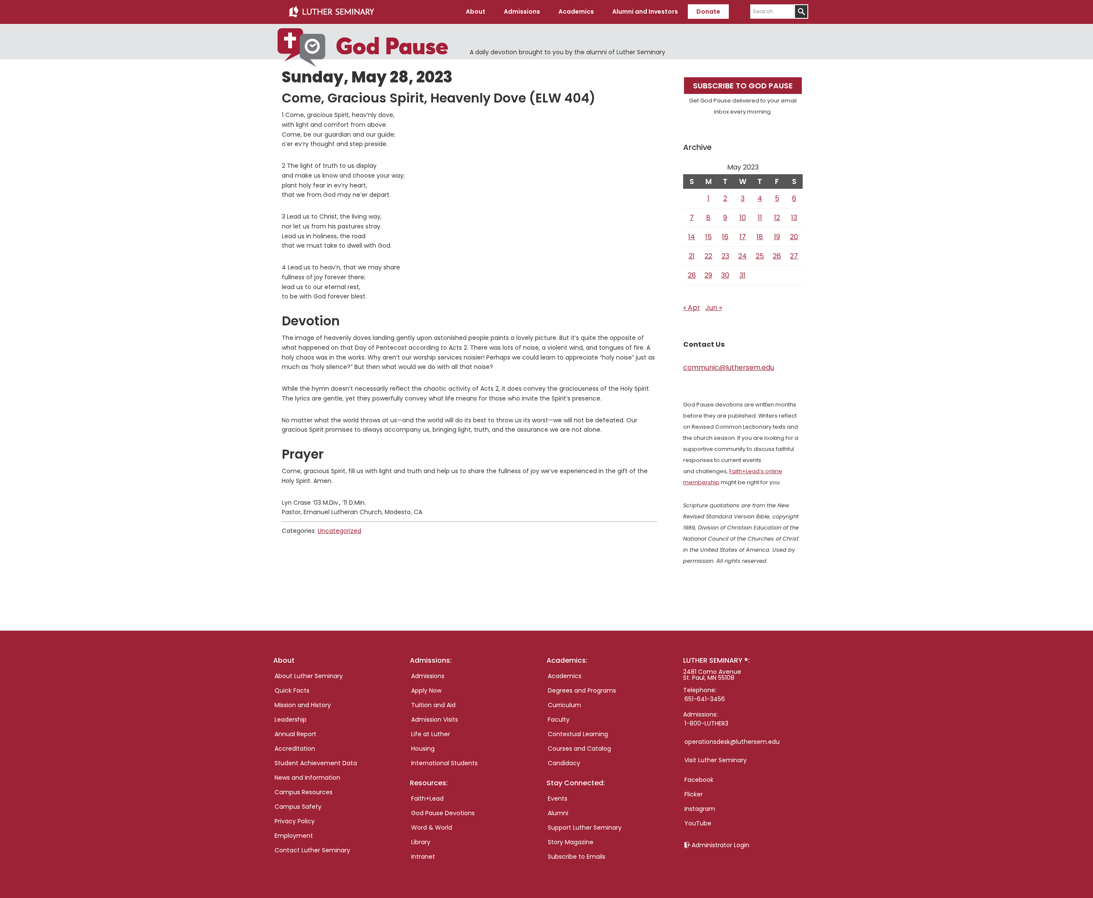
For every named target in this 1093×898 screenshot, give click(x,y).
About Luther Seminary (309, 676)
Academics (565, 676)
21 (692, 256)
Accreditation (295, 748)
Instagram (699, 808)
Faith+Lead (427, 798)
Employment (294, 835)
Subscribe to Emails (576, 856)
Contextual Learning (578, 734)
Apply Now (426, 690)
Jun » (713, 308)
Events (557, 798)
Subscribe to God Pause (743, 85)
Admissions (427, 676)
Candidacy (564, 763)
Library (420, 842)
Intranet (423, 856)
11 (760, 217)
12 (777, 217)
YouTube (697, 823)
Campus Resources (304, 792)
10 (742, 217)
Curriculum (564, 705)
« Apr (691, 308)
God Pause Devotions (443, 813)
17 (742, 237)
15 (708, 237)
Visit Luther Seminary (715, 760)
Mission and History (303, 705)
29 (708, 275)
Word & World (431, 827)
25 (760, 256)
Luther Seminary (331, 12)
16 (725, 237)
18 (760, 237)
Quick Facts (292, 690)
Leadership (291, 719)
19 (777, 237)
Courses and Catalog (579, 748)
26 (777, 256)
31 (742, 275)
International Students (444, 763)
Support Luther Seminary (585, 827)
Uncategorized (339, 531)
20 (794, 237)
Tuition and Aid (433, 705)
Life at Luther (430, 734)
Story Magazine (570, 842)
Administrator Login (720, 845)
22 (708, 256)
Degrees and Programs (582, 690)
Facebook (698, 779)
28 (692, 275)
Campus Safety (298, 806)
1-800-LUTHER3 (706, 723)
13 (794, 217)
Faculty (559, 719)
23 (725, 256)
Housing (423, 748)
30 (725, 275)
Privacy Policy (295, 821)
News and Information (307, 777)
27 (794, 256)
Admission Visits (434, 719)
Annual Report (295, 734)
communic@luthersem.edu (728, 367)
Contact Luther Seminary (312, 850)
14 (691, 237)
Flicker (693, 794)
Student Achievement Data (316, 763)
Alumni (558, 813)
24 (742, 256)
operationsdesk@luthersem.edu (732, 741)
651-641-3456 (704, 699)
